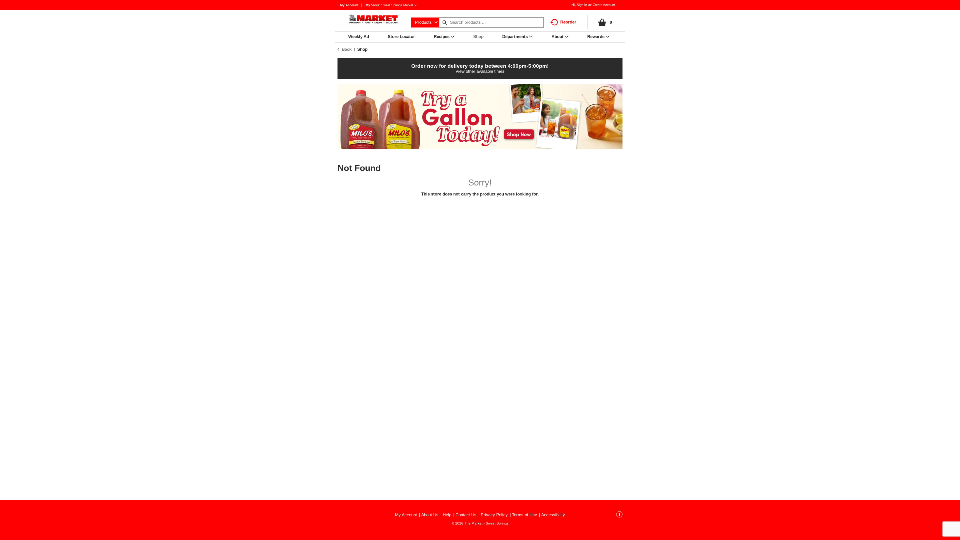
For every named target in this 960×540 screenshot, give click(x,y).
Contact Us (466, 514)
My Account (349, 5)
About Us (429, 514)
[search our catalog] (444, 23)
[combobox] (425, 23)
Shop (362, 49)
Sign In (582, 5)
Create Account (604, 5)
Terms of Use (524, 514)
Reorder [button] (568, 22)
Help (447, 514)
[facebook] (619, 515)
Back (346, 49)
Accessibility (553, 514)
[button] (399, 5)
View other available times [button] (480, 71)
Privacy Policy (494, 514)
